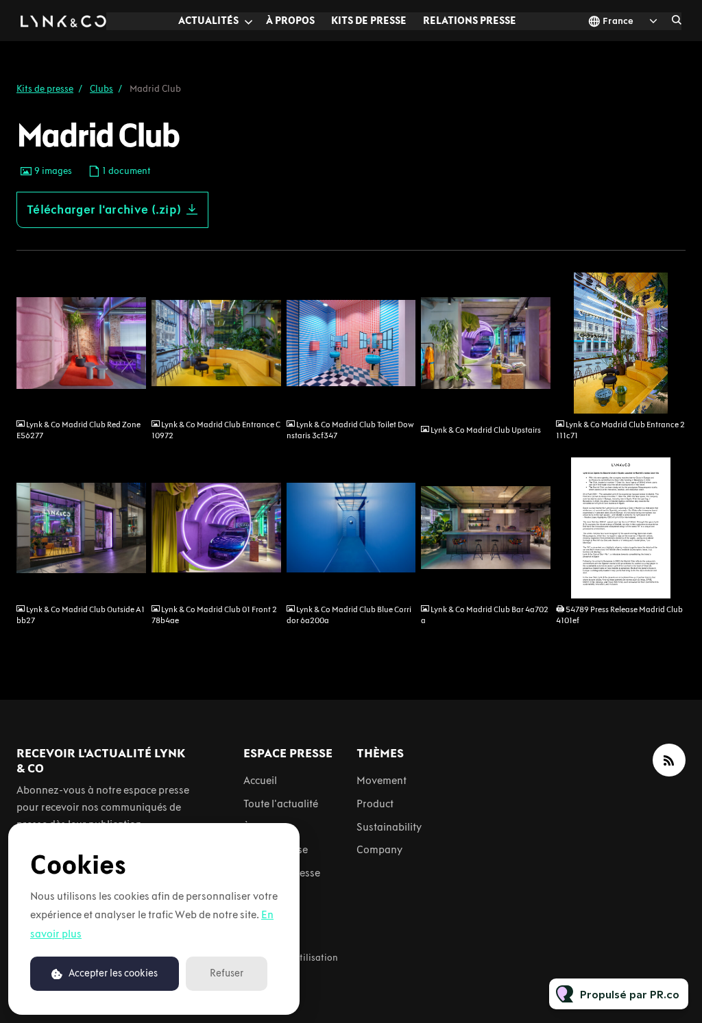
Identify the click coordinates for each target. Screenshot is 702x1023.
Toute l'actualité (280, 803)
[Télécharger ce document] (668, 582)
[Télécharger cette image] (129, 397)
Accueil (260, 780)
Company (379, 849)
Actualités (208, 20)
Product (375, 803)
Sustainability (389, 826)
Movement (381, 780)
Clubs (101, 88)
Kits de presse (369, 20)
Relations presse (469, 20)
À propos (290, 20)
